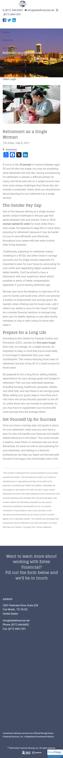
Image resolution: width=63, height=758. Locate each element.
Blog (5, 63)
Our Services (10, 47)
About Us (8, 40)
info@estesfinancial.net (40, 10)
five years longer (46, 342)
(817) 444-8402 (14, 10)
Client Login (9, 79)
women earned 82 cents (16, 223)
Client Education (12, 71)
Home (6, 32)
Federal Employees (13, 55)
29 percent (25, 164)
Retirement (11, 149)
